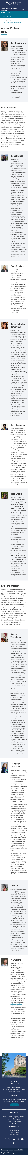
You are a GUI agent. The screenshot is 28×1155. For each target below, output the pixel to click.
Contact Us (16, 1091)
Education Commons (9, 1089)
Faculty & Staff (14, 1134)
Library (8, 1087)
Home (2, 21)
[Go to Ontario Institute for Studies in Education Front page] (14, 3)
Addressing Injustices (16, 1004)
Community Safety (18, 1150)
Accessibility (4, 1150)
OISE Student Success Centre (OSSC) (12, 22)
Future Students (14, 1130)
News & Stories (20, 1089)
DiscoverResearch (16, 1087)
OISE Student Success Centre (9, 13)
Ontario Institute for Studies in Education (9, 9)
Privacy (11, 1150)
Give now (14, 1105)
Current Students (14, 1132)
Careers (10, 1091)
